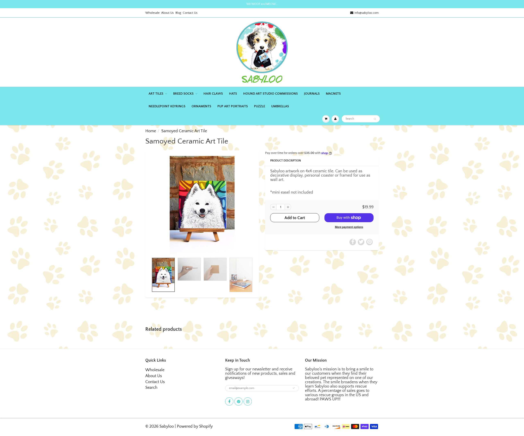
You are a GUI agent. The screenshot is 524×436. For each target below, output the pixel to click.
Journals (312, 93)
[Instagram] (248, 401)
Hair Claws (213, 93)
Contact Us (190, 13)
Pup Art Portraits (232, 106)
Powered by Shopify (195, 426)
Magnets (333, 93)
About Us (167, 13)
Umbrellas (280, 106)
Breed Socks (183, 93)
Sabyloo (166, 426)
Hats (233, 93)
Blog (178, 13)
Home (150, 131)
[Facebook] (229, 401)
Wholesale (152, 13)
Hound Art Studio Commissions (270, 93)
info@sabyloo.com (367, 13)
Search (151, 387)
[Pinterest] (238, 401)
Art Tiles (156, 93)
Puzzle (259, 106)
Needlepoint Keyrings (167, 106)
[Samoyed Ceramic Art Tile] (202, 205)
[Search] (375, 119)
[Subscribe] (293, 388)
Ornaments (201, 106)
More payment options (349, 227)
